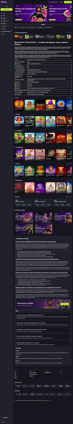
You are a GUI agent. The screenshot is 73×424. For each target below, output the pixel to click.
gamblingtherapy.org (48, 400)
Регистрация (6, 9)
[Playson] (67, 394)
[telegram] (60, 373)
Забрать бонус (64, 304)
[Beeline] (39, 386)
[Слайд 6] (50, 21)
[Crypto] (46, 386)
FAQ (15, 374)
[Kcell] (53, 386)
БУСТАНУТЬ (18, 19)
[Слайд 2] (35, 21)
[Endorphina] (60, 394)
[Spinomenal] (53, 394)
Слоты (15, 375)
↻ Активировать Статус (53, 2)
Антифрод (31, 375)
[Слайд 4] (44, 21)
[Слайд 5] (47, 21)
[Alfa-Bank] (25, 386)
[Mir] (67, 386)
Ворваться (52, 19)
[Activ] (18, 386)
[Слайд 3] (39, 21)
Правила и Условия (32, 372)
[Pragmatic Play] (18, 394)
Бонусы (15, 377)
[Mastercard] (60, 386)
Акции (15, 372)
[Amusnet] (39, 394)
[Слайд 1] (32, 21)
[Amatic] (46, 394)
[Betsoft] (32, 394)
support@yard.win (47, 372)
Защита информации (33, 374)
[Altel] (32, 386)
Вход (6, 6)
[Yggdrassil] (25, 394)
